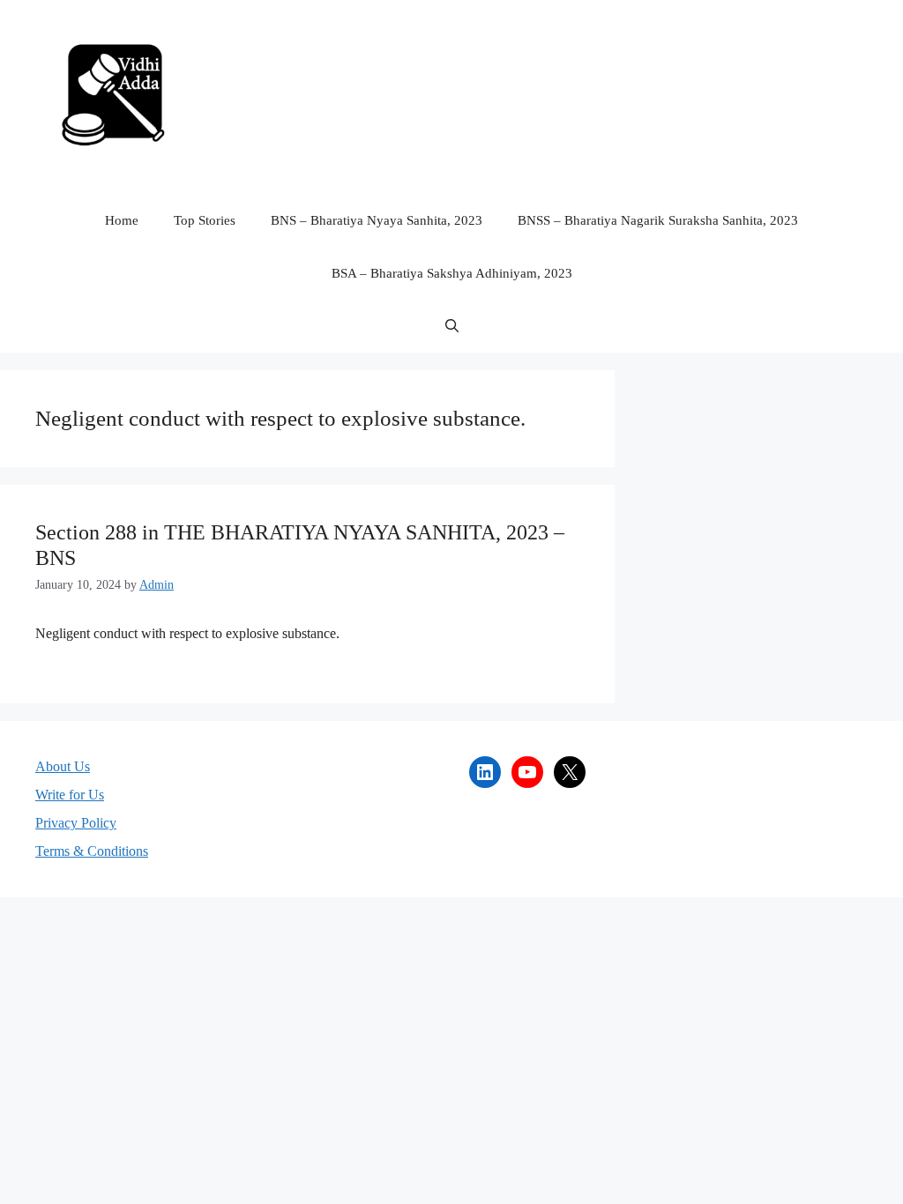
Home (121, 220)
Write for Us (69, 794)
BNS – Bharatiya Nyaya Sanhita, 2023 (376, 220)
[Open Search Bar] (452, 326)
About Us (62, 766)
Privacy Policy (75, 822)
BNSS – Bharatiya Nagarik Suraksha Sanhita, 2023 (658, 220)
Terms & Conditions (91, 851)
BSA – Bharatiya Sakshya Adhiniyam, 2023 (452, 273)
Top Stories (204, 220)
